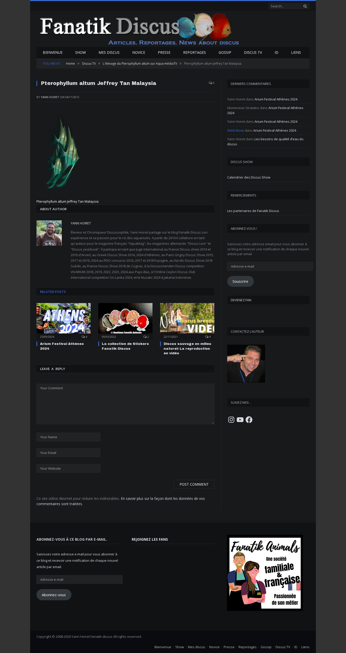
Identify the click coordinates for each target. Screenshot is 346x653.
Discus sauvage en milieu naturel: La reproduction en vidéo (187, 348)
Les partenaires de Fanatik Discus (253, 210)
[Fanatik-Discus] (139, 28)
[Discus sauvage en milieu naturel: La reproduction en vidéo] (187, 321)
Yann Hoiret (50, 97)
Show (80, 52)
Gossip (225, 52)
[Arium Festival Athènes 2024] (63, 321)
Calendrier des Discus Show (248, 177)
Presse (164, 52)
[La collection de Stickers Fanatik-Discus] (125, 321)
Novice (138, 52)
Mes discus (109, 52)
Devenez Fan (241, 300)
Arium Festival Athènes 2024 (276, 99)
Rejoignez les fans (150, 539)
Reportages (194, 52)
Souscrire (240, 281)
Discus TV (253, 52)
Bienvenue (53, 52)
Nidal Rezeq (235, 130)
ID (276, 52)
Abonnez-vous (54, 594)
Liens (296, 52)
